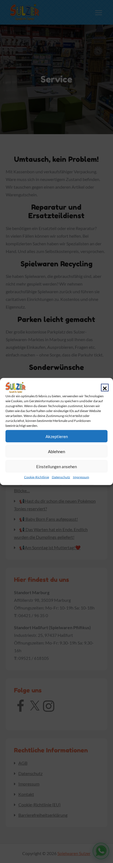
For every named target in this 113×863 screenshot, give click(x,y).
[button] (105, 387)
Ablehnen (56, 451)
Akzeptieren (57, 436)
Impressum (81, 477)
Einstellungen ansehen (56, 466)
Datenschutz (61, 477)
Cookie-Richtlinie (36, 477)
